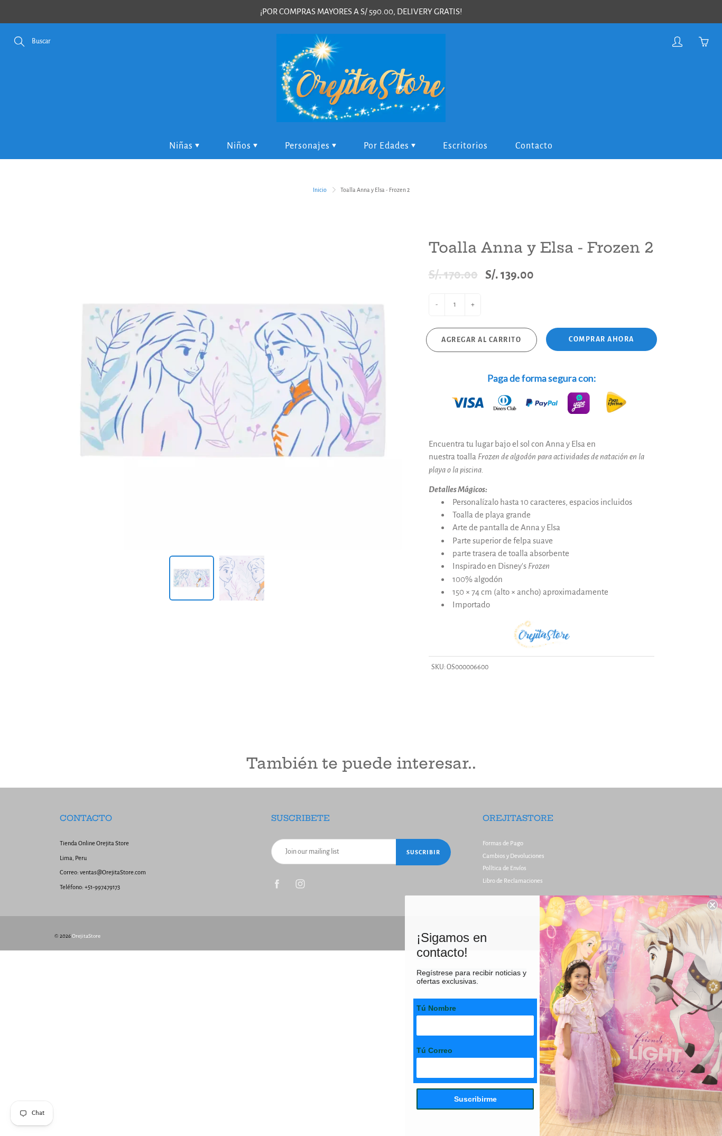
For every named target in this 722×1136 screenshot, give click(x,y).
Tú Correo (434, 1050)
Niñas (182, 146)
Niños (240, 146)
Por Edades (387, 146)
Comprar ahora (601, 339)
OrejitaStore (86, 936)
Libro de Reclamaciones (513, 881)
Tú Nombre (436, 1008)
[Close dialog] (712, 905)
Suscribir (423, 852)
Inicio (320, 190)
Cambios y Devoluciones (513, 856)
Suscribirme (475, 1099)
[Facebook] (276, 884)
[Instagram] (300, 884)
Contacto (534, 146)
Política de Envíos (504, 868)
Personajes (308, 146)
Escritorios (465, 146)
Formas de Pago (503, 843)
